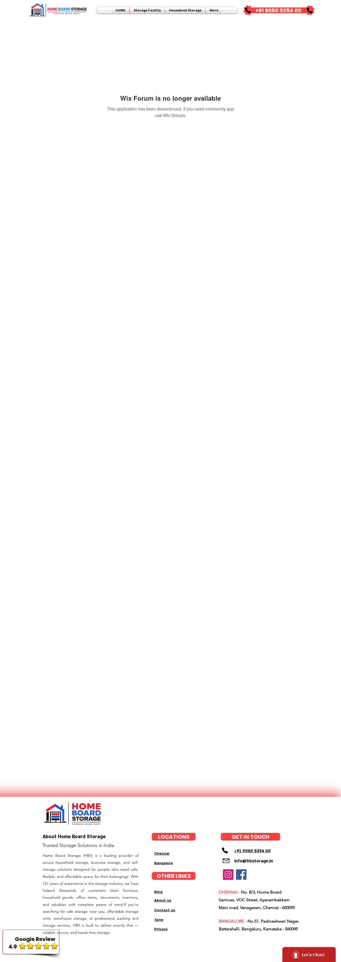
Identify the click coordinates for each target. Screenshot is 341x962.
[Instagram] (228, 874)
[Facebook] (241, 874)
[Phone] (248, 10)
